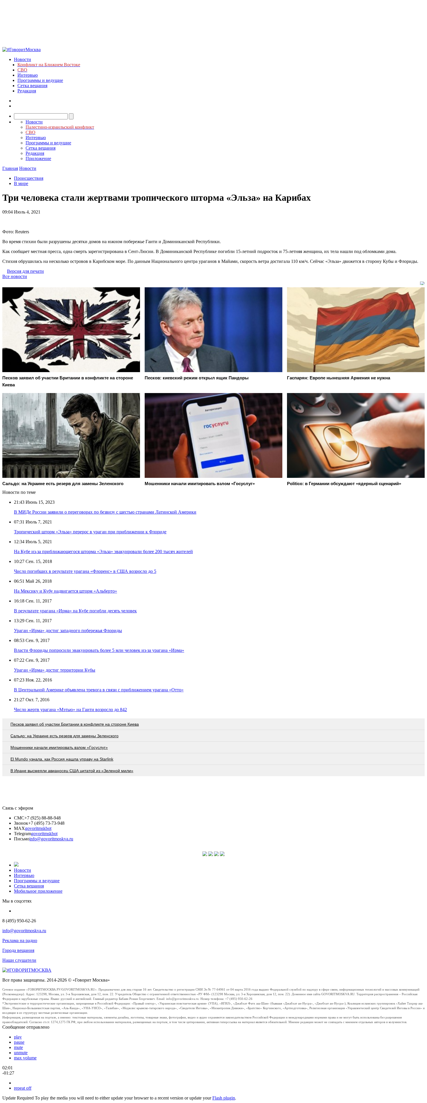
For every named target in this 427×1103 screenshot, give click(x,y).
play (18, 1036)
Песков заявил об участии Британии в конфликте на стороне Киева (74, 724)
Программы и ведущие (40, 80)
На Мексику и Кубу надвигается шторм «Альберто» (65, 591)
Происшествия (28, 178)
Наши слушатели (19, 960)
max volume (25, 1057)
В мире (21, 183)
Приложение (38, 158)
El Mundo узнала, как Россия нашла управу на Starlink (61, 759)
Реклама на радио (19, 940)
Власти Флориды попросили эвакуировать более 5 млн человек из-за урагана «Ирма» (99, 650)
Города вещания (18, 950)
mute (18, 1047)
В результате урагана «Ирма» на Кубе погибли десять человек (75, 610)
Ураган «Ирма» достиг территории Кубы (54, 670)
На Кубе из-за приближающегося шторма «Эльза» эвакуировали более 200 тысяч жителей (103, 551)
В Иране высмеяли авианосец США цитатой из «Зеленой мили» (71, 770)
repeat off (22, 1088)
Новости (22, 59)
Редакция (26, 90)
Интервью (27, 75)
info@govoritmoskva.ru (51, 838)
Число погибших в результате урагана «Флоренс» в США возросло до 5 (85, 571)
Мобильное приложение (38, 891)
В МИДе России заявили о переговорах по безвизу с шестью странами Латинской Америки (105, 512)
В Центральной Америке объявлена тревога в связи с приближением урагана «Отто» (99, 689)
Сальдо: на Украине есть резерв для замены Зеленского (64, 735)
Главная (10, 168)
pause (19, 1042)
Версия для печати (25, 271)
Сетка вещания (32, 85)
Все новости (14, 276)
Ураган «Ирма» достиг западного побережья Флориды (68, 630)
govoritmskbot (38, 828)
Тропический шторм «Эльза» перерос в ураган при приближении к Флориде (90, 531)
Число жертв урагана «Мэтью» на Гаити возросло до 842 (70, 709)
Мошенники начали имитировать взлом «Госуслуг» (59, 747)
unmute (21, 1052)
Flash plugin (223, 1097)
